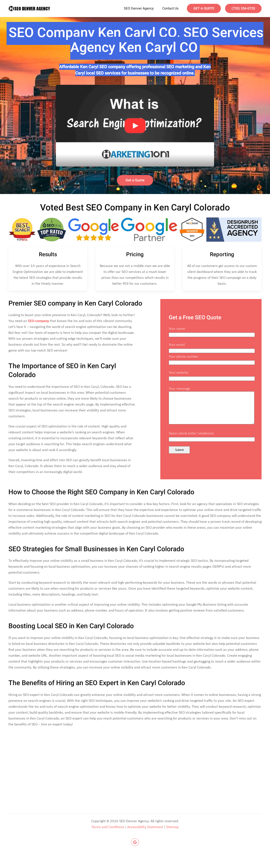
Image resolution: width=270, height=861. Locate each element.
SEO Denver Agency (139, 8)
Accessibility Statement (145, 827)
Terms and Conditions (107, 827)
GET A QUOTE (203, 8)
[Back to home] (29, 8)
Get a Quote (135, 180)
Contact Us (170, 8)
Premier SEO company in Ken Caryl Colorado (75, 303)
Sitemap (172, 827)
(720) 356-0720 (243, 8)
